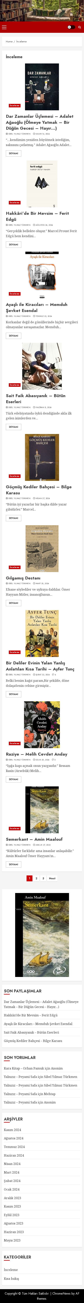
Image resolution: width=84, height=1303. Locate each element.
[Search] (79, 27)
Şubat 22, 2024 (43, 674)
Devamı (13, 153)
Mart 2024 (11, 1172)
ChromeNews (61, 1293)
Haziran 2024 (14, 1155)
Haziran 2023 (14, 1232)
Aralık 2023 (12, 1198)
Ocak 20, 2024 (42, 759)
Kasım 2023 (12, 1206)
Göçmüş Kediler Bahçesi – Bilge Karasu (39, 490)
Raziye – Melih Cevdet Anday (36, 754)
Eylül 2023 (11, 1215)
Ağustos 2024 (13, 1138)
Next (52, 878)
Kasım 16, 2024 (43, 134)
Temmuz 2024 (14, 1147)
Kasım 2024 (12, 1130)
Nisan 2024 (12, 1164)
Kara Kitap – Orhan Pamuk (24, 1068)
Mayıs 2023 (12, 1240)
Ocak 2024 (11, 1189)
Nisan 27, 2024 (43, 498)
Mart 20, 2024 (42, 583)
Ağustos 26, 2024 (44, 225)
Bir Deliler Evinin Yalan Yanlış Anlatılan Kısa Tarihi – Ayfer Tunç (40, 666)
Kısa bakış (11, 1278)
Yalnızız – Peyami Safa (20, 1077)
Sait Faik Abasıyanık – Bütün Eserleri (35, 398)
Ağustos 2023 (13, 1223)
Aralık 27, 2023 (43, 845)
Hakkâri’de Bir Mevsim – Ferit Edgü (37, 216)
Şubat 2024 (12, 1181)
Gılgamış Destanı (23, 578)
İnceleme (14, 105)
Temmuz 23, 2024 (44, 316)
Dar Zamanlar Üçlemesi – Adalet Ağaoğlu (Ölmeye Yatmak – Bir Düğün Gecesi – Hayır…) (39, 122)
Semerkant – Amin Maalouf (34, 839)
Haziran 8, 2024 (44, 407)
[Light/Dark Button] (71, 27)
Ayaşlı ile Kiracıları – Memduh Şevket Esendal (36, 307)
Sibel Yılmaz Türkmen (19, 134)
